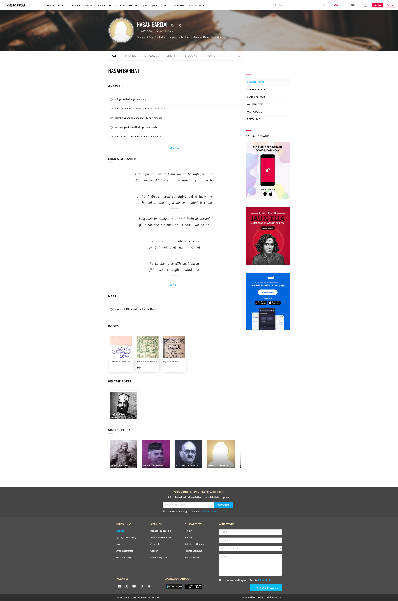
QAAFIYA (155, 5)
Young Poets (254, 111)
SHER (60, 5)
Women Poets (255, 104)
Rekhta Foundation (160, 530)
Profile (130, 55)
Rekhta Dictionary (194, 544)
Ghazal (151, 55)
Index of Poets (255, 82)
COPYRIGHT (153, 597)
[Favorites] (173, 25)
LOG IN (352, 5)
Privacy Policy (208, 511)
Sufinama (189, 537)
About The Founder (160, 537)
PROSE (112, 5)
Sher (172, 55)
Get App (377, 5)
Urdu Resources (124, 550)
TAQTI (167, 5)
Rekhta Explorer (159, 557)
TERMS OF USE (139, 597)
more (211, 5)
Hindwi (188, 530)
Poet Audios (254, 119)
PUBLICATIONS (196, 5)
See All (174, 148)
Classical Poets (256, 96)
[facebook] (119, 586)
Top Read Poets (256, 89)
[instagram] (141, 586)
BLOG (122, 5)
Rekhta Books (192, 557)
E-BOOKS (100, 5)
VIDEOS (88, 5)
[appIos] (193, 586)
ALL (114, 55)
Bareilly (163, 31)
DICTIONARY (73, 5)
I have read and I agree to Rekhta (191, 511)
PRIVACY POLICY (123, 597)
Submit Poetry (123, 557)
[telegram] (148, 586)
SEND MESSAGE (269, 587)
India (170, 31)
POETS (50, 5)
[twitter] (126, 586)
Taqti (118, 544)
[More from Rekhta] (365, 5)
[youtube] (134, 586)
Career (154, 550)
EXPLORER (179, 5)
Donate (390, 5)
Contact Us (156, 544)
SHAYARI (133, 5)
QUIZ (144, 5)
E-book (191, 55)
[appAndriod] (174, 586)
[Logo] (16, 5)
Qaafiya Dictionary (126, 537)
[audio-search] (324, 5)
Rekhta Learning (193, 550)
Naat (210, 55)
